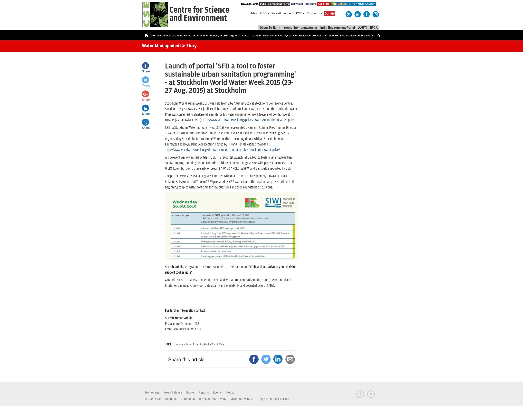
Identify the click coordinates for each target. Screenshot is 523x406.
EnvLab (303, 35)
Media (332, 35)
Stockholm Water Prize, (187, 344)
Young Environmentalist (300, 27)
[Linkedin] (357, 14)
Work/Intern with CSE (287, 13)
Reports (204, 392)
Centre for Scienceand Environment (199, 14)
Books (190, 392)
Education (318, 35)
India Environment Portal (337, 27)
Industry (215, 35)
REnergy (229, 35)
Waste (201, 35)
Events (217, 392)
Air (151, 35)
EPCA (374, 27)
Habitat (188, 35)
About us (171, 398)
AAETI (362, 27)
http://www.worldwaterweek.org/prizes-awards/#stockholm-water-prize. (249, 120)
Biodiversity (347, 35)
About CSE (259, 13)
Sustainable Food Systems (279, 35)
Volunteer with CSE (242, 398)
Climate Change (249, 35)
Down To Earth (270, 27)
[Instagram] (375, 14)
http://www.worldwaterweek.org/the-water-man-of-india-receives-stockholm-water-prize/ (222, 150)
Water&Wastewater (168, 35)
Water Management (161, 46)
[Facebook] (366, 14)
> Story (189, 46)
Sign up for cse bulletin (274, 398)
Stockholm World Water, (212, 344)
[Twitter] (348, 14)
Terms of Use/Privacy (212, 398)
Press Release (172, 392)
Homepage (152, 392)
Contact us (314, 13)
